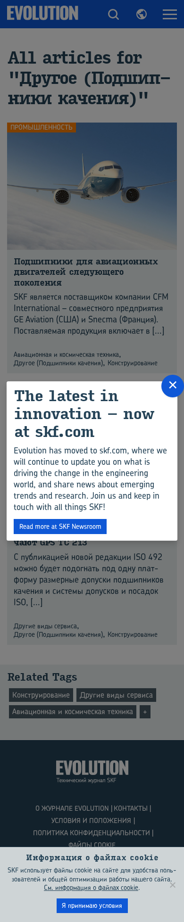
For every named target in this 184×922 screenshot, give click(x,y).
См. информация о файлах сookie (91, 887)
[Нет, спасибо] (172, 884)
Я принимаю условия (92, 905)
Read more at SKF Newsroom (60, 526)
